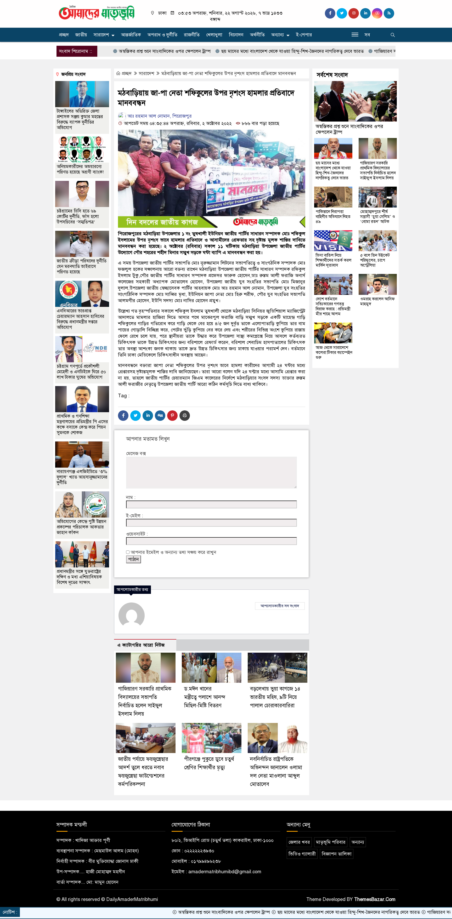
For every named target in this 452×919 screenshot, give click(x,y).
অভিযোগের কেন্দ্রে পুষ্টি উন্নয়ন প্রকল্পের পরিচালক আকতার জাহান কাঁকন (81, 527)
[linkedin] (365, 13)
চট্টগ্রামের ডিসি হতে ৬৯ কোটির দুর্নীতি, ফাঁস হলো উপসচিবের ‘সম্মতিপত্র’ (78, 216)
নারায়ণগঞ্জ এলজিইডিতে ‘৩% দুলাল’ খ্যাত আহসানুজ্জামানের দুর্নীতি (82, 477)
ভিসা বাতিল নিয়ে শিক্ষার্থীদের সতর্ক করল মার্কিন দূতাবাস (334, 260)
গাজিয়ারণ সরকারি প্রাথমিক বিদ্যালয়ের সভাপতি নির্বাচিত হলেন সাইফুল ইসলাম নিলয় (378, 170)
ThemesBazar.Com (375, 899)
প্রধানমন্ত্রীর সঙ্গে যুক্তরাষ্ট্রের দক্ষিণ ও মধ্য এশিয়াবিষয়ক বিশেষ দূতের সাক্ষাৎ (79, 577)
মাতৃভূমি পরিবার (331, 842)
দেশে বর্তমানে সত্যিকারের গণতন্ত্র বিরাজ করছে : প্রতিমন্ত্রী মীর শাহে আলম (333, 306)
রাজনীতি (192, 35)
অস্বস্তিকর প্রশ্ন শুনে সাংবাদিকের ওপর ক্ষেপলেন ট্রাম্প (132, 51)
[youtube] (377, 13)
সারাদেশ (101, 35)
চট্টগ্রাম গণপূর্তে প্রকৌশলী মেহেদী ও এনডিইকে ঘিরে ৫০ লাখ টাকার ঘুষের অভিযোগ (81, 372)
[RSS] (389, 13)
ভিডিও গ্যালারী (302, 854)
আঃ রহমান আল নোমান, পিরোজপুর (159, 116)
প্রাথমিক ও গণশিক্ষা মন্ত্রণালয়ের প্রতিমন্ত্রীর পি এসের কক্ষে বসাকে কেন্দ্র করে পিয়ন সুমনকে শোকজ (82, 424)
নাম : (130, 497)
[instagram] (353, 13)
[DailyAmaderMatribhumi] (96, 12)
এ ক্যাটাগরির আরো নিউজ (141, 645)
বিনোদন (236, 35)
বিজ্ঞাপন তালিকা (337, 854)
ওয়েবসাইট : (137, 534)
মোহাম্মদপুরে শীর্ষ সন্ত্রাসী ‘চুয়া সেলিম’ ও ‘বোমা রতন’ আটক (377, 216)
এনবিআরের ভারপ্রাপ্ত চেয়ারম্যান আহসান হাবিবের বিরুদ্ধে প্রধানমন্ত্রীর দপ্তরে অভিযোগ (80, 319)
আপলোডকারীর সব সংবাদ (280, 606)
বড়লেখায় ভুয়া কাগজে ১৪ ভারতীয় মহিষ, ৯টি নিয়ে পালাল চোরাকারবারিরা (275, 697)
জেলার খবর (299, 842)
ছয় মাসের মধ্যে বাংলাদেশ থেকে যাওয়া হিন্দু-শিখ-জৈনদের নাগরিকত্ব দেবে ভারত (260, 51)
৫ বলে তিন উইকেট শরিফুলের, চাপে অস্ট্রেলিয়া (375, 260)
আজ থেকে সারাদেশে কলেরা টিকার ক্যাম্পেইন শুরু (334, 352)
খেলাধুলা (214, 35)
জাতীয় (81, 35)
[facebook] (330, 13)
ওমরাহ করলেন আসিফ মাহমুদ (377, 301)
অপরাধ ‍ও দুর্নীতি (162, 35)
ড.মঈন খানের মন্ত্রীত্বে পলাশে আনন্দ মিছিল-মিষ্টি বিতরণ (204, 697)
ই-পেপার (304, 35)
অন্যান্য (277, 35)
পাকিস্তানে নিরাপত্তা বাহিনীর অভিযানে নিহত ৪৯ (333, 216)
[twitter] (342, 13)
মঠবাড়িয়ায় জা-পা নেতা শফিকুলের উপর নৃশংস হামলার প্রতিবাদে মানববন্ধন (228, 73)
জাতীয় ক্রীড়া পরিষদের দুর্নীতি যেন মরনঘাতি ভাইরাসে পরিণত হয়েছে (81, 266)
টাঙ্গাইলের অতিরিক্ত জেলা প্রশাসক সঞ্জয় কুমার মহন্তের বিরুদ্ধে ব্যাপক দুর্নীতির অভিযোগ (80, 119)
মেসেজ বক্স (136, 453)
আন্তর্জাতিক (131, 35)
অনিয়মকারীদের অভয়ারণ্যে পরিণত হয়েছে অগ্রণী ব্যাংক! (80, 169)
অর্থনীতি (257, 35)
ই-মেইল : (134, 516)
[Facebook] (123, 415)
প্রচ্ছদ (64, 35)
